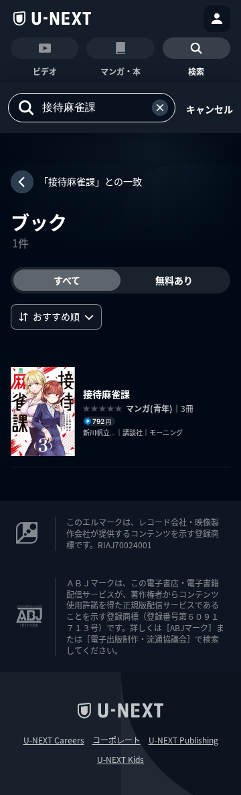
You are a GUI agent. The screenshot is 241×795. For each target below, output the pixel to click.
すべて (67, 280)
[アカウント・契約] (217, 18)
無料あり (174, 280)
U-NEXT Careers (53, 740)
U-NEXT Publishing (183, 740)
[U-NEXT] (52, 18)
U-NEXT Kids (120, 759)
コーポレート (116, 740)
